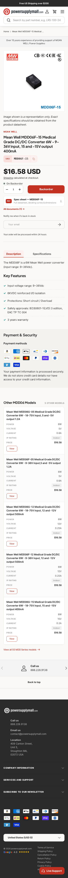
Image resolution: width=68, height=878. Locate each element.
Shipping (8, 177)
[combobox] (34, 20)
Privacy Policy (44, 862)
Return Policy (44, 858)
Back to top (34, 682)
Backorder (46, 189)
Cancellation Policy (46, 854)
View (11, 448)
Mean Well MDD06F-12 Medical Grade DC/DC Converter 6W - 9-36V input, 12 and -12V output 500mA (33, 558)
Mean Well (10, 131)
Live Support (54, 870)
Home (6, 32)
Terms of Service (45, 847)
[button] (55, 11)
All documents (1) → (14, 209)
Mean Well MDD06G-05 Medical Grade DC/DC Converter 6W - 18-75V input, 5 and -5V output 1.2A (33, 415)
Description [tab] (13, 254)
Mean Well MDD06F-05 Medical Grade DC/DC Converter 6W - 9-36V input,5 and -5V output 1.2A (33, 463)
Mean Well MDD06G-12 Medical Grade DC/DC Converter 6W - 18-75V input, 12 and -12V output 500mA (33, 510)
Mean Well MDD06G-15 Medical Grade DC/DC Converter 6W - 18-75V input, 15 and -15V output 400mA (33, 605)
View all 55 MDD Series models (19, 649)
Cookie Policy (44, 865)
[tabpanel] (34, 292)
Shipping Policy (45, 851)
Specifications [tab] (42, 254)
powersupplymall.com (21, 848)
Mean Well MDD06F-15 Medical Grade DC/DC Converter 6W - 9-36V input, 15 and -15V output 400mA (28, 32)
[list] (34, 81)
